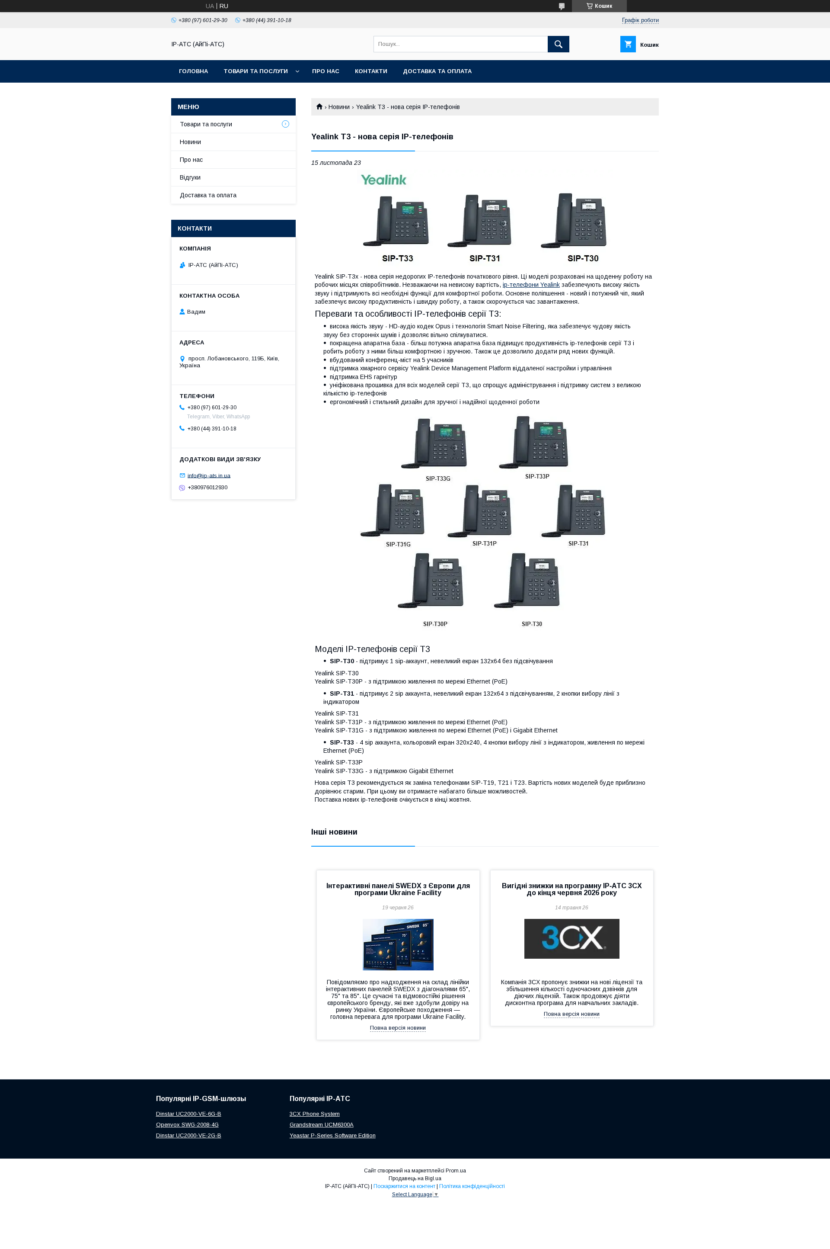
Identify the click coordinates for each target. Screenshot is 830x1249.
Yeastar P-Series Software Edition (333, 1135)
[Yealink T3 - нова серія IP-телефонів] (485, 219)
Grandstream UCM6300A (322, 1124)
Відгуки (190, 177)
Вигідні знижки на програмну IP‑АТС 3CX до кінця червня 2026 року (572, 889)
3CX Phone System (315, 1114)
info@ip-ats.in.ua (209, 475)
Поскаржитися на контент (404, 1186)
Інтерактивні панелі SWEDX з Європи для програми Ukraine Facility (398, 889)
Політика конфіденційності (472, 1186)
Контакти (371, 71)
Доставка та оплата (437, 71)
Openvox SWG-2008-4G (187, 1124)
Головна (193, 71)
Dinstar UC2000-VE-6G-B (188, 1114)
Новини (339, 106)
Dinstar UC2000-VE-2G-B (188, 1135)
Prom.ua (456, 1171)
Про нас (325, 71)
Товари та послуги (255, 71)
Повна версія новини (398, 1027)
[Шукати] (558, 44)
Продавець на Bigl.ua (415, 1178)
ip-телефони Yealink (531, 284)
